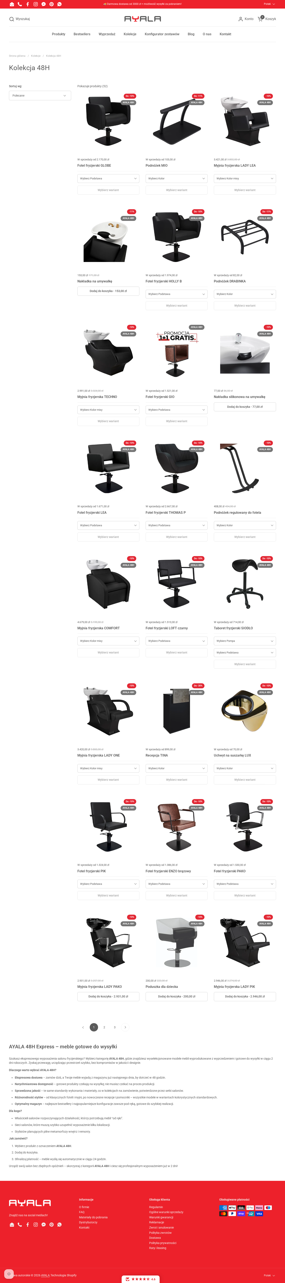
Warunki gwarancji (161, 1217)
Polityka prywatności (162, 1243)
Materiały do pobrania (93, 1217)
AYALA (45, 1275)
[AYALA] (142, 19)
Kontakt (84, 1227)
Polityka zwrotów (160, 1232)
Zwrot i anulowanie (161, 1227)
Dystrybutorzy (88, 1222)
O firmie (84, 1207)
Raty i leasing (157, 1248)
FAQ (81, 1212)
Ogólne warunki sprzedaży (166, 1212)
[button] (19, 19)
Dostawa (155, 1237)
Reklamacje (156, 1222)
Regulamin (156, 1207)
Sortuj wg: (15, 86)
